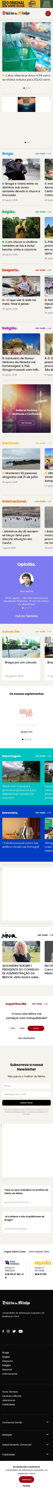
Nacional (7, 1369)
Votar (36, 1028)
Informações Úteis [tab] (39, 1251)
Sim (13, 1028)
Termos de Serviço (37, 1112)
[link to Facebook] (3, 1331)
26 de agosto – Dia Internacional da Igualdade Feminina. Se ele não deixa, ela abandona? (26, 576)
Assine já (26, 1479)
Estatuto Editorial (11, 1396)
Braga (5, 1352)
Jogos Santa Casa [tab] (14, 1251)
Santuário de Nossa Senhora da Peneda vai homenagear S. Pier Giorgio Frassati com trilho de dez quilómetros (20, 340)
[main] (26, 654)
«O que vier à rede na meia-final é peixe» (21, 278)
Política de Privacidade (15, 1112)
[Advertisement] (26, 894)
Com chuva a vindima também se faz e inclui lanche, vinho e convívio (21, 222)
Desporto (7, 1361)
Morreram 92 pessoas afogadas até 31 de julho (20, 451)
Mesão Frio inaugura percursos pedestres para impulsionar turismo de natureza (20, 766)
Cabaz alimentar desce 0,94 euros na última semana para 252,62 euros (24, 25)
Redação (7, 1434)
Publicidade (8, 1404)
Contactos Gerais (12, 1422)
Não (22, 1028)
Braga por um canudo (14, 638)
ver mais (40, 153)
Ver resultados (26, 1038)
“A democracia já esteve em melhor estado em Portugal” (20, 821)
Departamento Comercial (16, 1444)
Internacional (9, 1373)
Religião (6, 1365)
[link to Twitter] (14, 1331)
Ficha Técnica (10, 1391)
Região (6, 1356)
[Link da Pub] (26, 4)
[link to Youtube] (21, 1331)
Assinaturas (8, 1400)
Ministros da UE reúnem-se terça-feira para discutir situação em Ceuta (21, 512)
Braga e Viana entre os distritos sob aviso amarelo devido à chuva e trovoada (21, 164)
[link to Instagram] (8, 1331)
